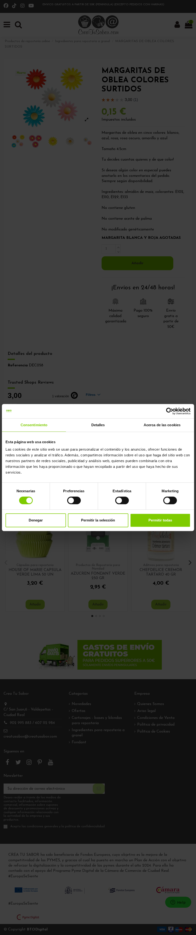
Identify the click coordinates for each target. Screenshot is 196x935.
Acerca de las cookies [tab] (162, 425)
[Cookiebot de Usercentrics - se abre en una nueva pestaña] (170, 411)
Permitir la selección (98, 520)
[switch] (74, 500)
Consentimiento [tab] (34, 425)
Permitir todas (160, 520)
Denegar (36, 520)
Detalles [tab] (98, 425)
